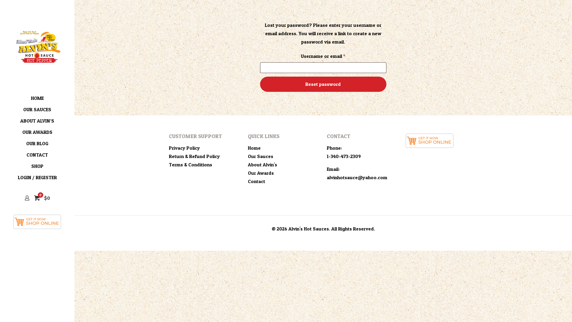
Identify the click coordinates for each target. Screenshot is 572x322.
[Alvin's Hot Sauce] (37, 46)
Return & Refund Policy (194, 156)
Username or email (333, 56)
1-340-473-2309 (344, 156)
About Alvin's (262, 165)
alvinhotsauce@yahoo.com (357, 177)
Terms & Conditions (190, 165)
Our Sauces (260, 156)
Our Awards (261, 173)
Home (254, 148)
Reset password (323, 84)
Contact (256, 181)
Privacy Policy (184, 148)
